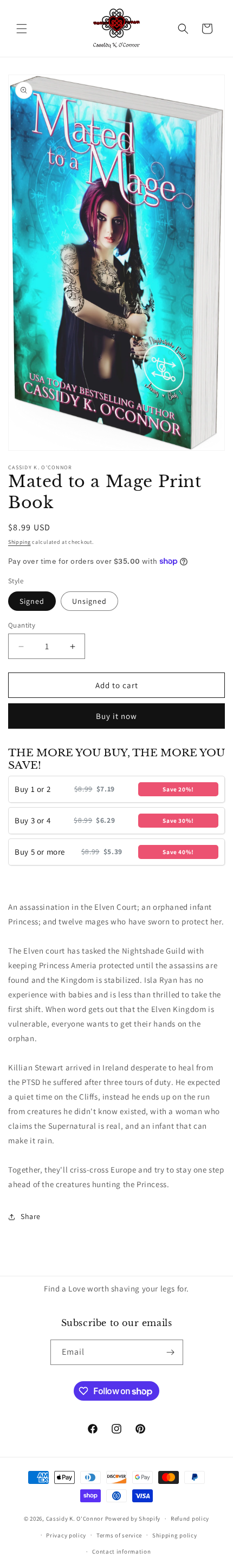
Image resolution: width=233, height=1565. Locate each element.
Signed (32, 601)
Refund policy (190, 1518)
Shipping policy (174, 1535)
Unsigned (89, 601)
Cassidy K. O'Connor (74, 1518)
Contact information (121, 1551)
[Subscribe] (171, 1352)
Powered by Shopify (133, 1518)
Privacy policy (66, 1535)
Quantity (21, 625)
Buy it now (116, 716)
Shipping (19, 541)
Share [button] (31, 1216)
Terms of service (119, 1535)
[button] (22, 29)
